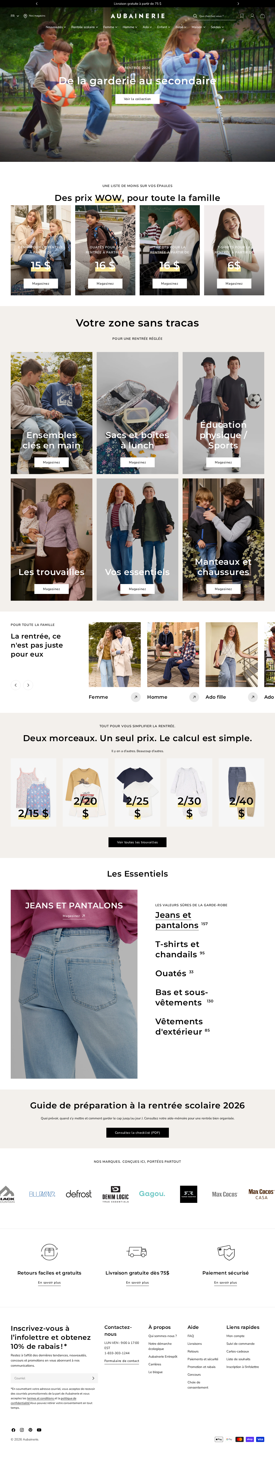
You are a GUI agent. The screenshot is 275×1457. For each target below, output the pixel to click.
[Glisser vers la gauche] (16, 685)
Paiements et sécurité (203, 1359)
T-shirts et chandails (177, 949)
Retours (193, 1351)
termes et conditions (41, 1398)
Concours (194, 1374)
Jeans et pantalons (177, 920)
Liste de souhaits (238, 1359)
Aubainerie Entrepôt (162, 1356)
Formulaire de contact (121, 1361)
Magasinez (40, 283)
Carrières (154, 1364)
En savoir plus (49, 1282)
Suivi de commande (240, 1344)
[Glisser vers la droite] (28, 685)
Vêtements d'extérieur (179, 1026)
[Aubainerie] (34, 1194)
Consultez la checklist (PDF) (137, 1133)
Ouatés (170, 973)
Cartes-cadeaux (237, 1351)
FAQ (191, 1336)
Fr (13, 16)
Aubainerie (30, 1439)
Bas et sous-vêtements (181, 997)
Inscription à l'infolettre (242, 1367)
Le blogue (155, 1372)
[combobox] (217, 16)
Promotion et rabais (201, 1367)
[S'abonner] (93, 1378)
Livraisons (195, 1344)
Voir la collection (137, 99)
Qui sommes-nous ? (162, 1336)
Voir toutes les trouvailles (137, 842)
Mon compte (235, 1336)
